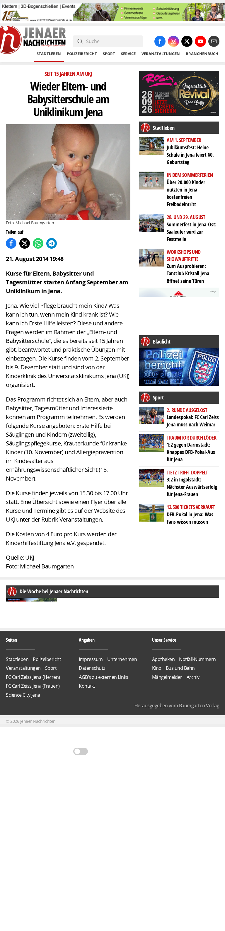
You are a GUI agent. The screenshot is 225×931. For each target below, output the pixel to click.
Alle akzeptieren (112, 475)
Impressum (156, 509)
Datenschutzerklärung (125, 509)
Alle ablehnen (112, 492)
